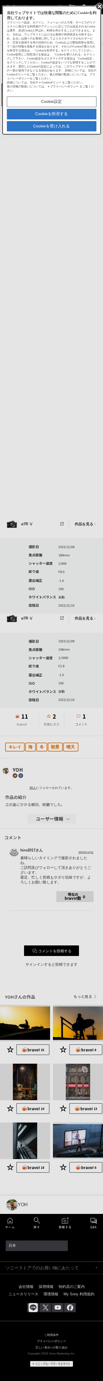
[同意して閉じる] (99, 6)
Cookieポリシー (51, 82)
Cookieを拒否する (51, 113)
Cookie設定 (51, 101)
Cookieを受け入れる (51, 126)
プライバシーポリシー (64, 86)
